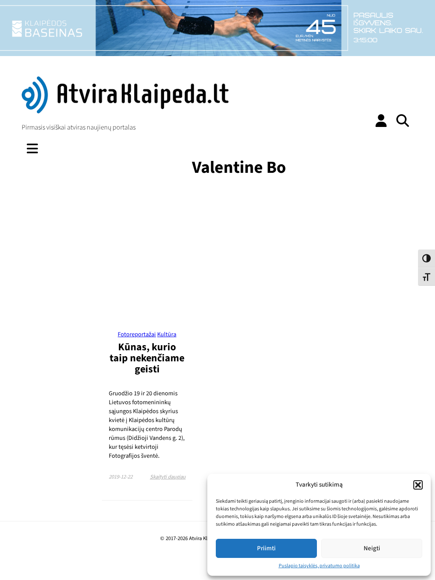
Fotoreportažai (137, 334)
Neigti (372, 548)
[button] (418, 485)
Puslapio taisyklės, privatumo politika (319, 565)
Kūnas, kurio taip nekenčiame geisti (147, 358)
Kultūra (166, 334)
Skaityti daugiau (168, 477)
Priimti (266, 548)
